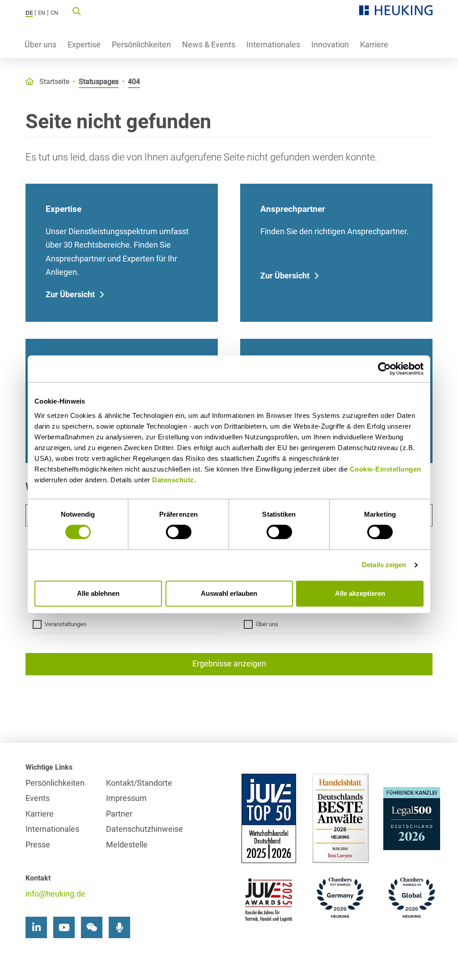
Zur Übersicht (70, 294)
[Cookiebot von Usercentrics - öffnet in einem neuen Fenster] (384, 368)
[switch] (178, 532)
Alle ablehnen (98, 593)
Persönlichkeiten (141, 44)
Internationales (273, 44)
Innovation (330, 44)
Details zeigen (384, 565)
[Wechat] (91, 927)
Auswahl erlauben (229, 593)
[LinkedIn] (36, 927)
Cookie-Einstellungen (385, 469)
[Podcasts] (119, 927)
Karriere (374, 44)
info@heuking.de (55, 893)
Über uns (40, 44)
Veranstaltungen (65, 624)
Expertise (84, 44)
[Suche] (76, 11)
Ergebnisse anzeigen (229, 663)
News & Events (208, 44)
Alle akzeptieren (360, 593)
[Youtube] (64, 927)
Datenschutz (173, 480)
